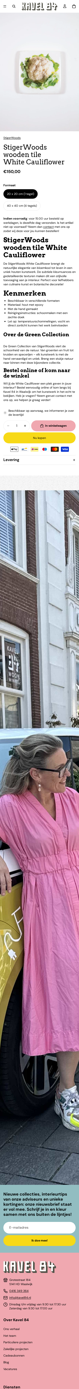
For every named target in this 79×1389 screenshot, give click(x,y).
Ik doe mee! (39, 1240)
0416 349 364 (19, 1291)
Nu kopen (39, 438)
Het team (9, 1336)
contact (48, 227)
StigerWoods (12, 138)
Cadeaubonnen (13, 1355)
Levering (11, 459)
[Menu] (5, 6)
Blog (6, 1362)
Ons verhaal (11, 1329)
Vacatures (10, 1369)
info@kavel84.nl (20, 1297)
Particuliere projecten (17, 1342)
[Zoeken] (14, 6)
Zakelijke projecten (15, 1349)
